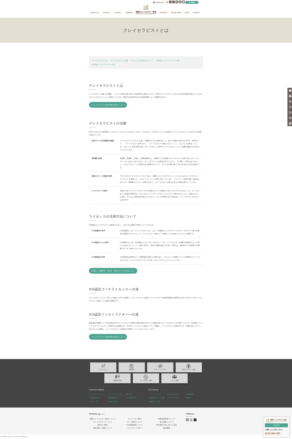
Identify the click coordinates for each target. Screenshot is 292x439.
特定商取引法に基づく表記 (166, 425)
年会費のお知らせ (113, 401)
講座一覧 (129, 394)
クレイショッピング (155, 394)
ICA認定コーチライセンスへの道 (167, 60)
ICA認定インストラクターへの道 (103, 64)
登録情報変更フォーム (166, 419)
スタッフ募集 (174, 380)
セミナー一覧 (94, 401)
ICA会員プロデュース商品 (157, 398)
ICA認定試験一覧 (95, 398)
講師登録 (131, 369)
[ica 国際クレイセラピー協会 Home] (146, 9)
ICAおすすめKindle (173, 394)
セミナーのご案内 (134, 419)
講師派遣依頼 (117, 380)
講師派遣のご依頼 (154, 401)
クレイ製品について (134, 422)
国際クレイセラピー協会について (103, 419)
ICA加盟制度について (114, 398)
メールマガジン (103, 369)
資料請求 (276, 425)
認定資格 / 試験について (102, 428)
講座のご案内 (103, 425)
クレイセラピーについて (97, 394)
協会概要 (166, 428)
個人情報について (166, 422)
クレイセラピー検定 (146, 380)
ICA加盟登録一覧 (131, 398)
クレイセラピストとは (100, 60)
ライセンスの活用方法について (142, 60)
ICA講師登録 (189, 394)
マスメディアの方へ (160, 369)
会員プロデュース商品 (189, 369)
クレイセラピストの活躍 (119, 60)
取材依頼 (188, 398)
